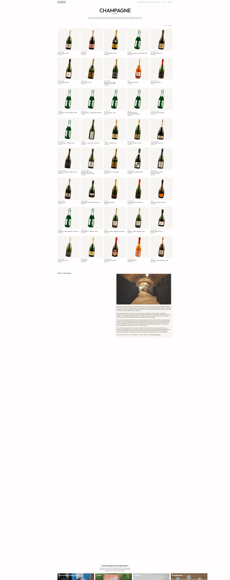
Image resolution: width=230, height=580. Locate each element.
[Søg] (166, 2)
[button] (170, 25)
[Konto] (168, 2)
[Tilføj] (78, 49)
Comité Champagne (156, 334)
